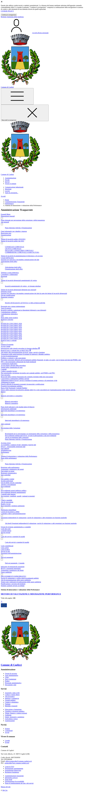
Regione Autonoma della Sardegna (12, 17)
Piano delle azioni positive (9, 318)
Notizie (7, 729)
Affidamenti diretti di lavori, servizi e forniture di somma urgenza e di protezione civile (29, 380)
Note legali (8, 779)
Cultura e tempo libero (12, 695)
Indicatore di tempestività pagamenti (12, 567)
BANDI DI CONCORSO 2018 (11, 338)
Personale (4, 276)
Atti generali (5, 222)
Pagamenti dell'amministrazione (11, 553)
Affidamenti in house (8, 382)
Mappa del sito (5, 787)
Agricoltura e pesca (11, 719)
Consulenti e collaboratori (9, 274)
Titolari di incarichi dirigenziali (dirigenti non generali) (18, 290)
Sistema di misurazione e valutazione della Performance (19, 456)
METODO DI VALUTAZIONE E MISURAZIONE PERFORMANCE (31, 594)
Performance (9, 203)
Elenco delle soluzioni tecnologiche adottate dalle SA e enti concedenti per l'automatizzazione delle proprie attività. (38, 390)
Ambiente (8, 715)
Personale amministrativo (13, 683)
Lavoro (7, 191)
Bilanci (3, 392)
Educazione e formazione (13, 709)
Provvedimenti (5, 486)
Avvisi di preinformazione (9, 356)
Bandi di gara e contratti (8, 340)
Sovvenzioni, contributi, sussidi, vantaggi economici (18, 496)
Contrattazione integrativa (9, 314)
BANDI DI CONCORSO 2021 (11, 333)
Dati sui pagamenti (7, 557)
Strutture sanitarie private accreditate (12, 586)
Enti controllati (5, 475)
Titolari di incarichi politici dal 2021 (12, 241)
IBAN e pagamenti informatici (11, 568)
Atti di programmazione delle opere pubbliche (16, 580)
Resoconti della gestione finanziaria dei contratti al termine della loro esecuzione (27, 377)
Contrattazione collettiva (9, 312)
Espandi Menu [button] (5, 214)
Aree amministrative (11, 675)
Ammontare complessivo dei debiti (12, 570)
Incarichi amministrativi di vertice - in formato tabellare (23, 286)
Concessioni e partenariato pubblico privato (15, 378)
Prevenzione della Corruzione (10, 428)
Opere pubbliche (6, 572)
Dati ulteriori (5, 448)
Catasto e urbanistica (11, 702)
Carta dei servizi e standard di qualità (13, 536)
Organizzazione (6, 235)
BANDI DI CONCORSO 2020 (11, 335)
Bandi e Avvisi (5, 504)
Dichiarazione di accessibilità (14, 781)
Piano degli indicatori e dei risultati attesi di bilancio (17, 407)
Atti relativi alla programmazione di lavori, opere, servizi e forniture (23, 352)
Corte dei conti (5, 529)
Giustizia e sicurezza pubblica (14, 711)
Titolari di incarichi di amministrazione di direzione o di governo (22, 256)
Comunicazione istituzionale (14, 187)
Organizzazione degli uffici (14, 269)
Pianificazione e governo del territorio (13, 584)
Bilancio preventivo (11, 401)
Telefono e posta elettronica (10, 273)
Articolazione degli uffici (9, 261)
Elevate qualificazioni (8, 295)
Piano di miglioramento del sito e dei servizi (19, 783)
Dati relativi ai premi (7, 471)
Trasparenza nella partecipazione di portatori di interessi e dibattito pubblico (25, 354)
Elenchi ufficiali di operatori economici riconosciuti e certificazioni (22, 384)
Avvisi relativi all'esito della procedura (13, 365)
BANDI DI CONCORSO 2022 (11, 331)
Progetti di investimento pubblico (11, 386)
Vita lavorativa (10, 696)
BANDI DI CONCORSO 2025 (11, 325)
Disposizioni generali (8, 216)
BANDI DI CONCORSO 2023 (11, 329)
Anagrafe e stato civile (12, 693)
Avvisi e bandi (5, 346)
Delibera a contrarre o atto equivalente (13, 358)
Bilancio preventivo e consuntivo (11, 396)
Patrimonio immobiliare (8, 510)
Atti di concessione (7, 502)
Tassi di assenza (6, 308)
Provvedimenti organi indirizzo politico (13, 490)
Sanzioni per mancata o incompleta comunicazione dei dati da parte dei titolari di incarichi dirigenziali (34, 293)
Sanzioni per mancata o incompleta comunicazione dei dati (20, 260)
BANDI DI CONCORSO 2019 (11, 337)
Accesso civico (6, 443)
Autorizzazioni (10, 721)
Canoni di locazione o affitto (10, 512)
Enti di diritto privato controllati (11, 483)
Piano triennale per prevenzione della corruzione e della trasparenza (23, 220)
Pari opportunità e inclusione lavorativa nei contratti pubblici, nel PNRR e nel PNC (28, 373)
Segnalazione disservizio (13, 770)
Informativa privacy (11, 778)
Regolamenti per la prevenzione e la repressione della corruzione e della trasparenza (32, 434)
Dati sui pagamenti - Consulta (14, 563)
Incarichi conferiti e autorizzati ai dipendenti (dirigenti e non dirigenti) (23, 310)
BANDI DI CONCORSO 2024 (11, 327)
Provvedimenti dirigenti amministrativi (13, 492)
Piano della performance (9, 458)
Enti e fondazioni (10, 679)
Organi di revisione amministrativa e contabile (16, 527)
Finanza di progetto (7, 344)
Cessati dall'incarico (7, 258)
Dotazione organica (7, 297)
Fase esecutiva (5, 375)
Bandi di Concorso (7, 319)
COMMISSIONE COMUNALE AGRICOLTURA (22, 252)
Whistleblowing (6, 450)
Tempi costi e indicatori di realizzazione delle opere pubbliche (21, 582)
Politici (7, 681)
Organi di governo (11, 673)
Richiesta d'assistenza (12, 772)
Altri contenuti (5, 424)
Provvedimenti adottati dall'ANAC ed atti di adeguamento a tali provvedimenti (30, 435)
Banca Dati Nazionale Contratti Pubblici (14, 388)
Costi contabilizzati (7, 546)
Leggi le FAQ (9, 767)
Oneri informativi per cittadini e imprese (14, 231)
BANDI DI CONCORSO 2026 (11, 323)
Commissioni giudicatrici (9, 364)
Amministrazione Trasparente (15, 202)
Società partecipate (7, 481)
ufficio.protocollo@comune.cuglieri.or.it (18, 761)
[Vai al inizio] (1, 602)
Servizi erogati (5, 532)
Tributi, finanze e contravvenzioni (16, 713)
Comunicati (9, 730)
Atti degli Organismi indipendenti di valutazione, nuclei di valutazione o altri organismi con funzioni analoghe (41, 523)
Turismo (7, 704)
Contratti (4, 369)
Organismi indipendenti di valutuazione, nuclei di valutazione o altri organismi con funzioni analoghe (34, 518)
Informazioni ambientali (8, 409)
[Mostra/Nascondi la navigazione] (17, 96)
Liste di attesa (5, 549)
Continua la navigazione (9, 15)
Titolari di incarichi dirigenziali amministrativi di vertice (19, 280)
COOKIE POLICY (7, 11)
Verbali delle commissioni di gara (11, 367)
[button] (10, 178)
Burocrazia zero (6, 233)
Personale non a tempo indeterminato (13, 306)
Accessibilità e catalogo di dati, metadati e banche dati (18, 445)
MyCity (5, 790)
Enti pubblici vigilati (7, 479)
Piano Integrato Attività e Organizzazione (18, 228)
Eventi (7, 742)
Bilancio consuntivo (11, 403)
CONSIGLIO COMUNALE (14, 247)
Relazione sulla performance (10, 467)
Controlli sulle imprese (8, 494)
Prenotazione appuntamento (14, 768)
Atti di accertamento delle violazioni (17, 437)
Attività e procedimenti (8, 484)
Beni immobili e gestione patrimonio (13, 506)
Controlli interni (6, 531)
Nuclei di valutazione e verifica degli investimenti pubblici (20, 578)
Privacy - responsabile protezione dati (13, 447)
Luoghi (7, 740)
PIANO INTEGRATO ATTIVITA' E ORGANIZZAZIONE (25, 303)
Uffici (7, 677)
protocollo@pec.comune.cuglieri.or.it (17, 763)
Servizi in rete (5, 551)
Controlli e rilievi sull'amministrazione (13, 513)
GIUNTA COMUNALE (13, 248)
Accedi (3, 196)
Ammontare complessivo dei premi (12, 469)
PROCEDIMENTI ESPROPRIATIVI (13, 576)
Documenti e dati (10, 685)
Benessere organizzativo (9, 473)
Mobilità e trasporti (11, 706)
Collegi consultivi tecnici (9, 371)
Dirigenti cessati (6, 291)
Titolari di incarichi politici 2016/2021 (13, 239)
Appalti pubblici (10, 700)
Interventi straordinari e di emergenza (13, 411)
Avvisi (7, 732)
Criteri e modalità (6, 500)
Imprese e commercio (12, 698)
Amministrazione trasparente (14, 776)
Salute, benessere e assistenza (14, 717)
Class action (5, 548)
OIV (2, 316)
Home (7, 200)
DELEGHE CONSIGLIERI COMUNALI (19, 250)
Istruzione (8, 189)
